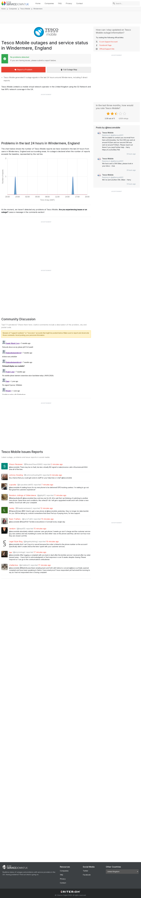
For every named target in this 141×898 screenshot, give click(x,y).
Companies (49, 3)
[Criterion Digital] (70, 892)
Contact (79, 3)
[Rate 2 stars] (112, 113)
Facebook (87, 875)
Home (37, 3)
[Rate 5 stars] (125, 113)
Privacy (69, 3)
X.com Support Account (108, 42)
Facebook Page (105, 45)
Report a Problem (24, 69)
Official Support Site (106, 49)
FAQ (60, 3)
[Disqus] (46, 367)
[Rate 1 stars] (108, 113)
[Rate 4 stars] (121, 113)
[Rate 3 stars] (117, 113)
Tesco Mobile (25, 9)
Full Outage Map (70, 69)
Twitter (85, 871)
